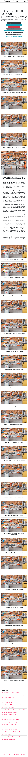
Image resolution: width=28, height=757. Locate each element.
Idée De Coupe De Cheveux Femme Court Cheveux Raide (14, 709)
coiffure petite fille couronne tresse (14, 23)
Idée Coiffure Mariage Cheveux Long (9, 722)
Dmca (4, 754)
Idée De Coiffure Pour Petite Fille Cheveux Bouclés (12, 731)
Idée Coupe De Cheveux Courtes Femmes (10, 719)
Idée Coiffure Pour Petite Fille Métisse (9, 712)
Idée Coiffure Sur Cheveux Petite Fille (9, 729)
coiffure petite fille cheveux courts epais (14, 34)
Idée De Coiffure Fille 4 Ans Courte (9, 724)
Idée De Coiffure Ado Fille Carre (8, 739)
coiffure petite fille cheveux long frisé (14, 25)
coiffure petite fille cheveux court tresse (14, 36)
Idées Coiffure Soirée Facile (7, 717)
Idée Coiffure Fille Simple (7, 700)
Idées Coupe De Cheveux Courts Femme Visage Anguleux (14, 695)
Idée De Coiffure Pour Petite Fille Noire (10, 727)
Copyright (23, 754)
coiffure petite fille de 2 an (14, 27)
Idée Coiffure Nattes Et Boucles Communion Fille (12, 704)
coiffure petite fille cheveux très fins (14, 28)
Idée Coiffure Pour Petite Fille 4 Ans (9, 714)
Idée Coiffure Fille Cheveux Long (8, 707)
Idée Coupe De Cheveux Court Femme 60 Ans (11, 736)
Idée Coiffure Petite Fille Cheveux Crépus (10, 692)
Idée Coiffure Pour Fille (6, 734)
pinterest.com (8, 686)
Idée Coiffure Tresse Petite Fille (8, 697)
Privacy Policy (16, 754)
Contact (9, 754)
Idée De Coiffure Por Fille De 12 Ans (9, 702)
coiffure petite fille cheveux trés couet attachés (14, 30)
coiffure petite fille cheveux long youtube (14, 32)
